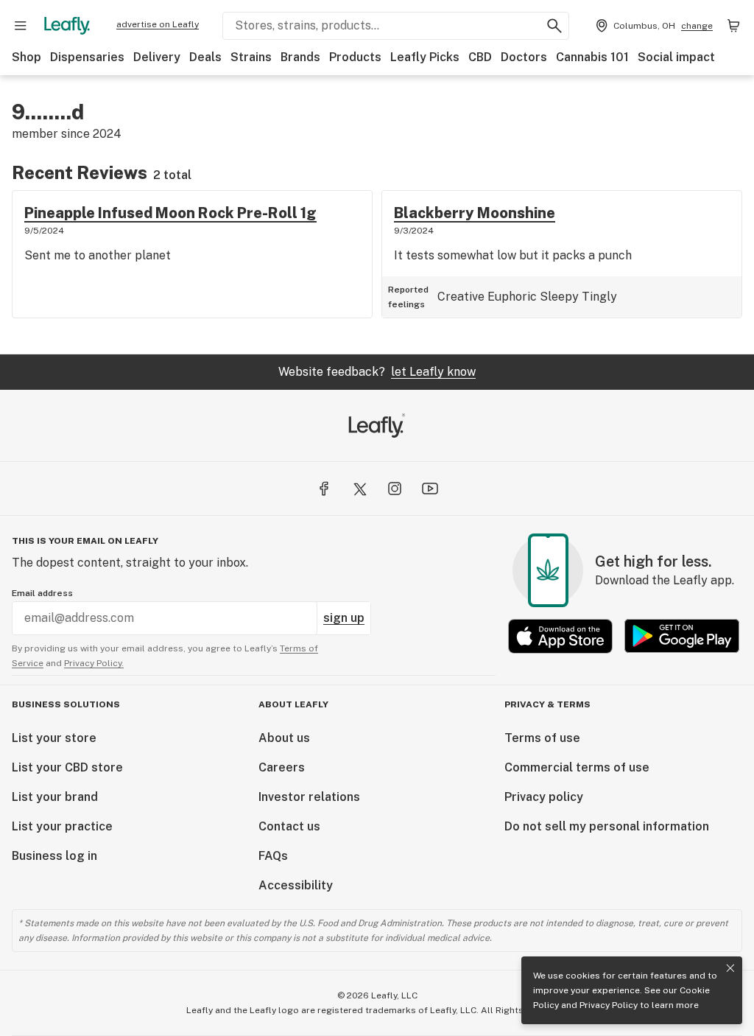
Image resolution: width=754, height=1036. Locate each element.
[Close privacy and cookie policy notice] (730, 968)
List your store (54, 738)
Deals (205, 57)
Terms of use (542, 738)
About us (284, 738)
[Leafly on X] (359, 488)
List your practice (62, 826)
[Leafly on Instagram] (394, 488)
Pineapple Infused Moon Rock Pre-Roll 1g (170, 213)
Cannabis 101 (592, 57)
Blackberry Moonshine (474, 213)
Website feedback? (377, 372)
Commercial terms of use (576, 767)
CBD (480, 57)
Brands (300, 57)
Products (355, 57)
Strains (251, 57)
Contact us (289, 826)
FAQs (273, 856)
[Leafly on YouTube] (430, 488)
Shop (26, 57)
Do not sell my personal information (606, 826)
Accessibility (295, 885)
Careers (281, 767)
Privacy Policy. (94, 663)
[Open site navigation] (20, 26)
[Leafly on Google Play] (681, 636)
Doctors (524, 57)
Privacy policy (543, 797)
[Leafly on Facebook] (324, 488)
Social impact (676, 57)
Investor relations (309, 797)
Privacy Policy (608, 1005)
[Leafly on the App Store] (560, 636)
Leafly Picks (424, 57)
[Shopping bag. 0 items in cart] (733, 26)
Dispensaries (87, 57)
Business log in (54, 856)
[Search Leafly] (554, 26)
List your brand (55, 797)
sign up (343, 618)
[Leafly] (67, 26)
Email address (42, 593)
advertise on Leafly (157, 24)
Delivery (156, 57)
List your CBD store (67, 767)
